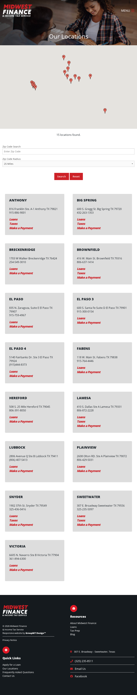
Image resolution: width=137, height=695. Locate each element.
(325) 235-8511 (83, 661)
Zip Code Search (12, 146)
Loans (13, 219)
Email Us (79, 669)
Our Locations (10, 668)
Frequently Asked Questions (18, 672)
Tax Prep (75, 630)
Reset (76, 176)
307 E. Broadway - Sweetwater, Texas (93, 651)
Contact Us (9, 675)
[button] (71, 81)
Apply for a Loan (12, 664)
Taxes (13, 224)
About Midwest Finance (83, 623)
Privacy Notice (10, 640)
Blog (72, 634)
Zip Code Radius (12, 159)
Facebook (80, 676)
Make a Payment (21, 228)
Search (61, 176)
